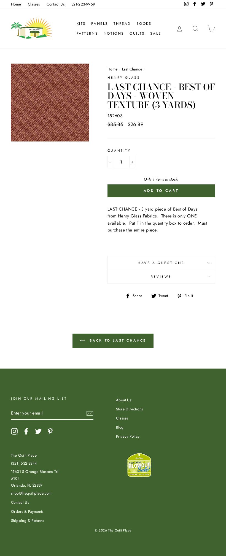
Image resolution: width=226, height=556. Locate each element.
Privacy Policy (128, 436)
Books (143, 23)
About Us (123, 400)
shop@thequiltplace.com (31, 493)
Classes (34, 4)
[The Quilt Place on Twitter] (38, 431)
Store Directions (129, 409)
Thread (122, 23)
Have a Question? (161, 262)
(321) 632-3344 (24, 463)
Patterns (87, 33)
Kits (81, 23)
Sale (155, 33)
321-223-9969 (83, 4)
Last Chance (132, 69)
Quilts (137, 33)
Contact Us (55, 4)
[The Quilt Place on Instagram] (14, 431)
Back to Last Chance (116, 340)
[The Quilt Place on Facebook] (26, 431)
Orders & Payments (27, 511)
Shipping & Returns (27, 520)
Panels (99, 23)
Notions (114, 33)
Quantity (119, 150)
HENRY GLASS (123, 77)
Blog (120, 427)
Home (16, 4)
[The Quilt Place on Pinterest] (50, 431)
